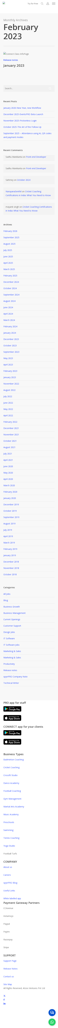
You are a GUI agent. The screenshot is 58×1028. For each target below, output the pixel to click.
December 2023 (11, 339)
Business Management (14, 613)
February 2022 (10, 421)
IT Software (9, 638)
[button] (53, 3)
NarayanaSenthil (13, 191)
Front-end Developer (36, 156)
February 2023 (10, 371)
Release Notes (10, 968)
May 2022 (8, 409)
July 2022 (7, 396)
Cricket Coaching (11, 767)
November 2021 (11, 434)
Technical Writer (11, 683)
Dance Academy (11, 783)
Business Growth (11, 606)
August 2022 (9, 390)
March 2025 (9, 269)
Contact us (8, 976)
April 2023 (8, 364)
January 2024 (9, 332)
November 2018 (11, 568)
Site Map (7, 984)
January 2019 (9, 555)
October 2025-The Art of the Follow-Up (22, 127)
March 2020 (9, 485)
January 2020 (9, 498)
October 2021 (10, 440)
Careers (7, 874)
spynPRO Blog (10, 882)
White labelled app (12, 898)
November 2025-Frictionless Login (20, 120)
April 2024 (8, 313)
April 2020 (8, 479)
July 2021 (7, 453)
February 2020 (10, 491)
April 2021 (8, 460)
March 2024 (9, 320)
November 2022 (11, 383)
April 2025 (8, 262)
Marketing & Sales (12, 651)
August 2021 (9, 447)
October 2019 (10, 510)
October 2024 (23, 179)
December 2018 (11, 561)
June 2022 (8, 402)
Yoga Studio (9, 845)
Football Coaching (12, 790)
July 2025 (7, 250)
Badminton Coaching (13, 759)
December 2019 (11, 504)
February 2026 (10, 231)
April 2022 (8, 415)
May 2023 (8, 358)
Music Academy (11, 814)
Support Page (10, 960)
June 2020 (8, 466)
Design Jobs (9, 632)
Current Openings (11, 619)
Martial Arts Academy (13, 806)
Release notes (10, 60)
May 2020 (8, 472)
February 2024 (10, 326)
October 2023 (10, 345)
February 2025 (10, 275)
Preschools (8, 822)
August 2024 (9, 301)
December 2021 (11, 428)
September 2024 (11, 294)
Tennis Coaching (11, 838)
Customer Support (12, 625)
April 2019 (8, 536)
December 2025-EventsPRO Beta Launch (23, 114)
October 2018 (10, 574)
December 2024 (11, 282)
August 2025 (9, 243)
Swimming (8, 830)
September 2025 (11, 237)
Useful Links (9, 890)
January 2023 (13, 65)
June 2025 (8, 256)
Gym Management (12, 798)
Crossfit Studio (10, 775)
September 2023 (11, 351)
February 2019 (10, 549)
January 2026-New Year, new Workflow (22, 107)
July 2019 (7, 529)
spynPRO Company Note (15, 676)
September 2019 (11, 517)
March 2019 (9, 542)
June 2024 (8, 307)
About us (7, 867)
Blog (5, 600)
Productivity (9, 663)
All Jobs (6, 594)
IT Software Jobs (11, 644)
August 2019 (9, 523)
